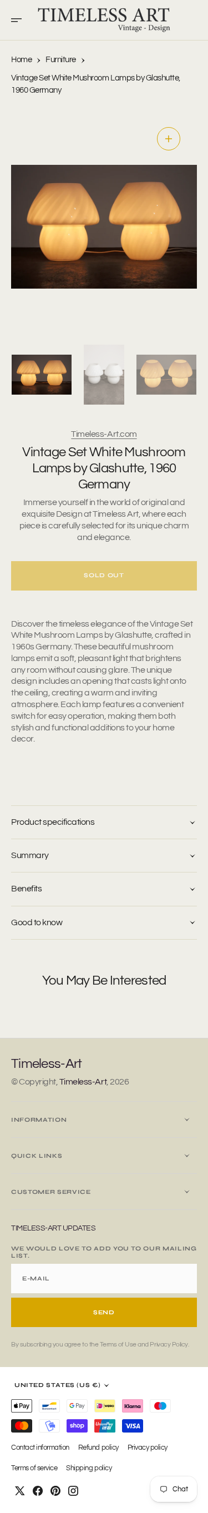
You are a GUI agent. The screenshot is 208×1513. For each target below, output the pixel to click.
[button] (20, 20)
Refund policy (98, 1447)
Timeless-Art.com (103, 434)
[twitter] (20, 1491)
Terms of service (34, 1468)
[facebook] (38, 1491)
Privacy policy (148, 1447)
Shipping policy (88, 1468)
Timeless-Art (82, 1081)
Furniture (60, 60)
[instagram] (73, 1491)
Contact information (40, 1447)
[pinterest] (55, 1491)
